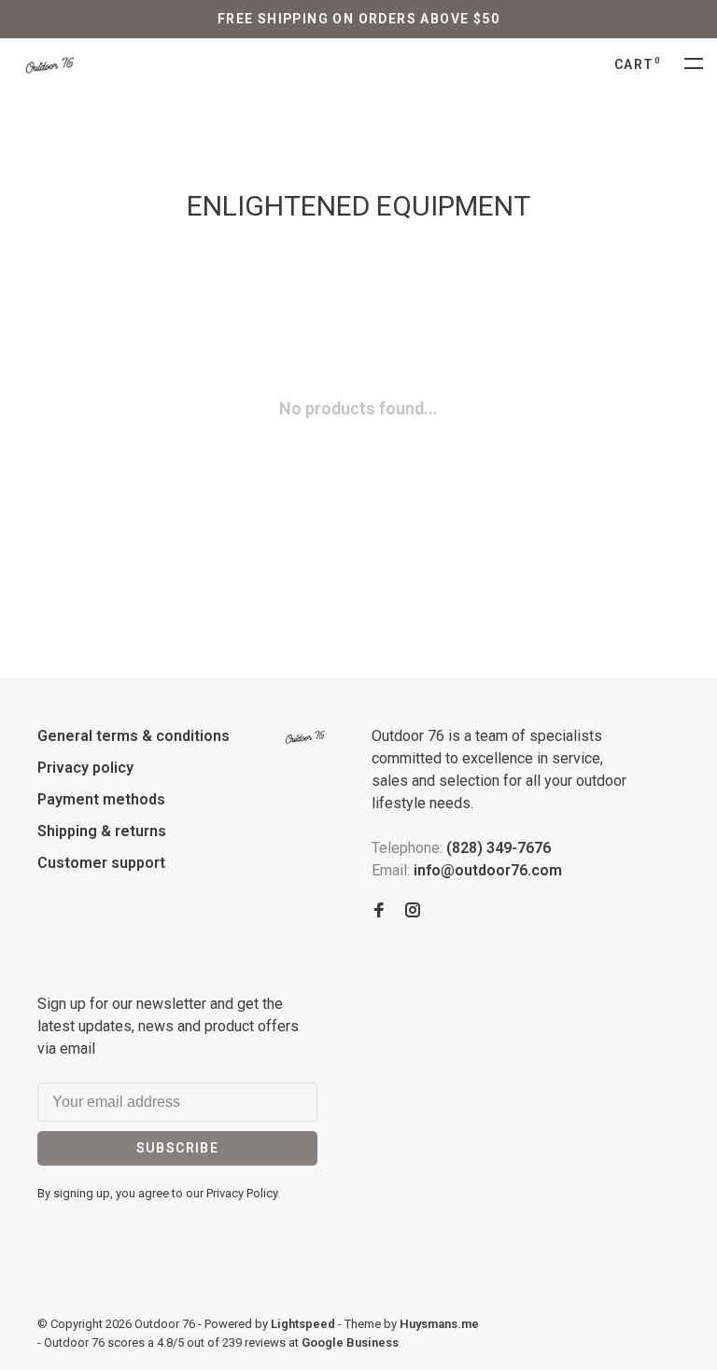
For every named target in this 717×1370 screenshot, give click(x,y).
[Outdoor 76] (305, 737)
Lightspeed (303, 1324)
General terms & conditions (133, 736)
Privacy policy (85, 767)
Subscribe (177, 1147)
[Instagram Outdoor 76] (412, 911)
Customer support (101, 863)
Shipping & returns (101, 831)
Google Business (350, 1342)
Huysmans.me (439, 1324)
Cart (637, 64)
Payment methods (101, 799)
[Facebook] (379, 911)
